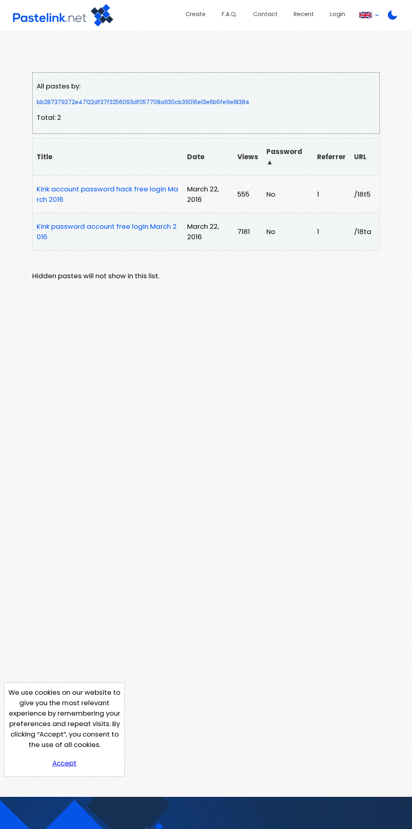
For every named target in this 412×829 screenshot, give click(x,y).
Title (44, 157)
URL (360, 157)
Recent (304, 14)
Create (195, 14)
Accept (64, 763)
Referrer (331, 157)
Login (337, 14)
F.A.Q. (229, 14)
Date (195, 157)
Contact (265, 14)
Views (247, 157)
